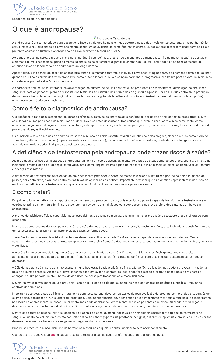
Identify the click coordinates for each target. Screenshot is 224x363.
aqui (53, 334)
